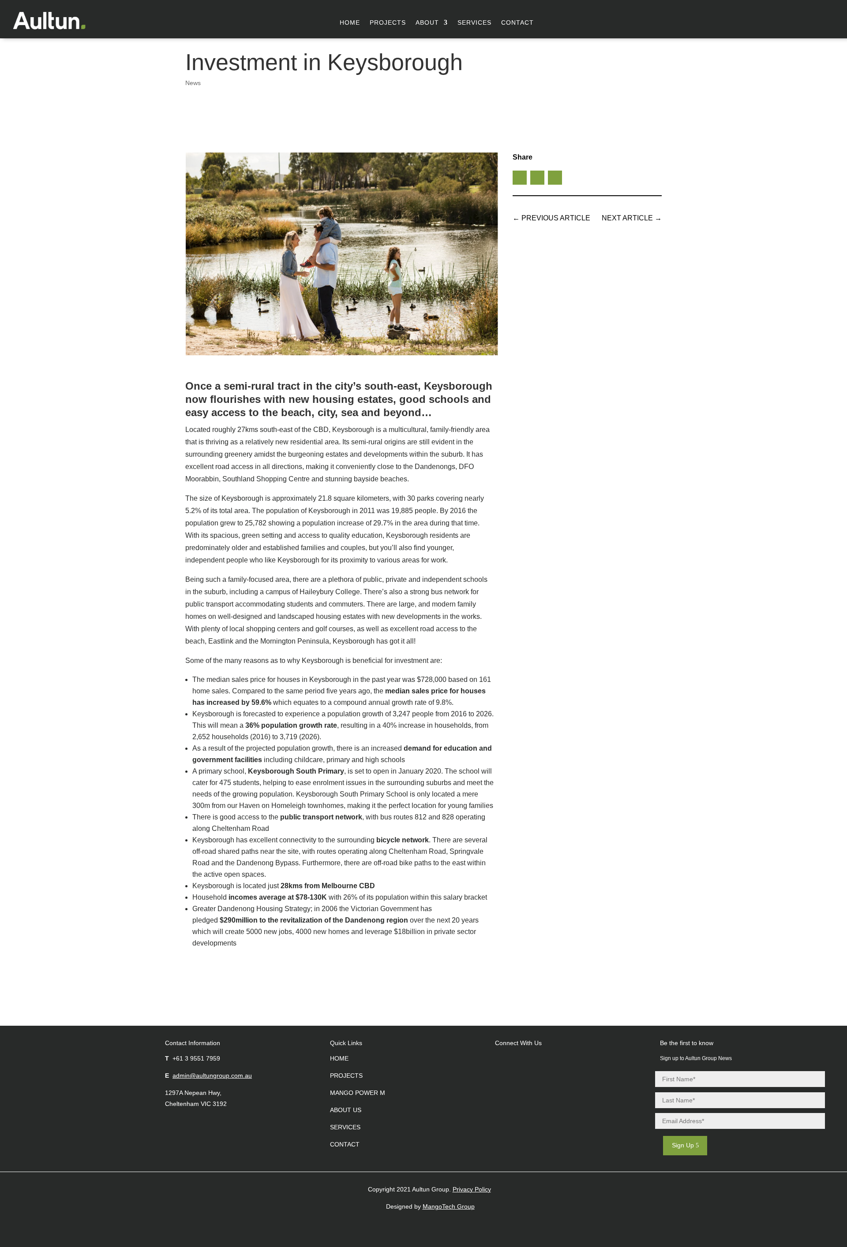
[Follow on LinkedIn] (813, 20)
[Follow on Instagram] (794, 20)
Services (474, 22)
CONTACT (345, 1144)
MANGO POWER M (357, 1092)
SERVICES (345, 1127)
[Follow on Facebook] (775, 20)
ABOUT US (345, 1109)
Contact (517, 22)
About (427, 22)
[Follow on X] (537, 178)
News (193, 82)
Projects (388, 22)
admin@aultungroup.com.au (212, 1075)
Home (350, 22)
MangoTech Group (449, 1206)
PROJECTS (346, 1075)
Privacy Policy (472, 1189)
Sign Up (683, 1145)
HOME (339, 1058)
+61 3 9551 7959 (196, 1058)
